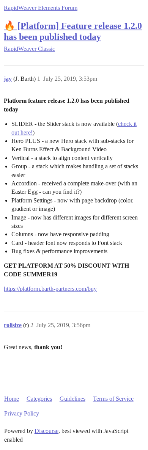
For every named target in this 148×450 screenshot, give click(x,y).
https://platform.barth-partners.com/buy (50, 288)
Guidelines (72, 398)
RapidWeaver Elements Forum (40, 8)
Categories (39, 398)
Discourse (46, 431)
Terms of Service (113, 398)
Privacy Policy (21, 413)
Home (11, 398)
